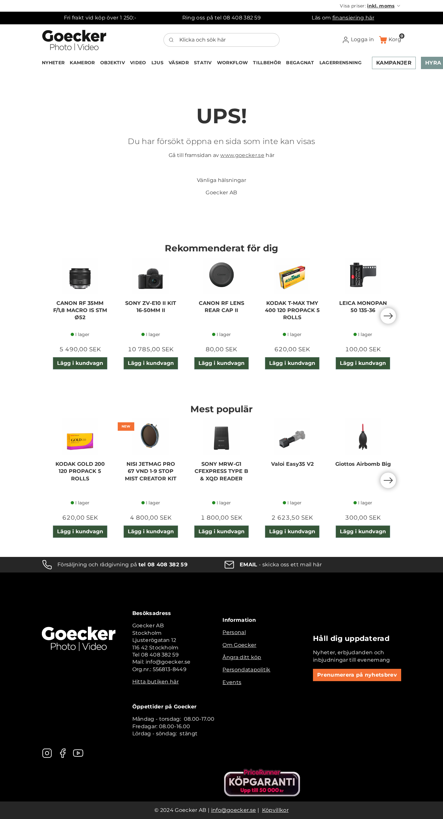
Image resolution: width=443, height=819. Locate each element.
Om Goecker (239, 645)
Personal (234, 632)
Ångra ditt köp (241, 657)
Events (231, 682)
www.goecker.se (242, 155)
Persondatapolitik (246, 670)
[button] (370, 6)
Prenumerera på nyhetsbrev (357, 675)
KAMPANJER (394, 63)
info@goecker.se (233, 810)
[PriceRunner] (262, 782)
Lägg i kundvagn (80, 363)
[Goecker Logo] (74, 40)
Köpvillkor (275, 810)
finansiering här (353, 18)
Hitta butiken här (155, 682)
